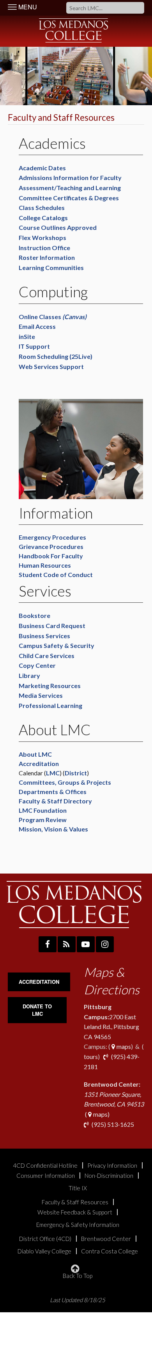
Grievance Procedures (51, 546)
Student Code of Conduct (56, 574)
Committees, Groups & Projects (65, 782)
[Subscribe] (67, 944)
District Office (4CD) (45, 1239)
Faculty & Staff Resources (75, 1202)
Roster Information (47, 257)
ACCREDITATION (39, 981)
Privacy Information (112, 1165)
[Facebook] (48, 944)
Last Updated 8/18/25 (77, 1300)
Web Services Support (51, 366)
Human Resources (45, 565)
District (76, 773)
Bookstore (34, 615)
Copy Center (37, 665)
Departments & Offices (53, 791)
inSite (27, 336)
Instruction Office (44, 247)
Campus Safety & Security (56, 645)
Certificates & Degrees (86, 197)
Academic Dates (42, 167)
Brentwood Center (106, 1239)
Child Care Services (46, 655)
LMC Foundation (43, 810)
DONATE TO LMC (37, 1010)
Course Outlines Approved (58, 227)
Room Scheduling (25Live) (56, 356)
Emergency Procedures (52, 537)
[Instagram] (105, 944)
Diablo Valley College (44, 1251)
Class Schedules (42, 207)
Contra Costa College (109, 1251)
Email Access (37, 326)
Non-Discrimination (109, 1176)
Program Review (43, 819)
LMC (53, 773)
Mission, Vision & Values (54, 829)
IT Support (35, 346)
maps (123, 1046)
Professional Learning (50, 705)
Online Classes (53, 316)
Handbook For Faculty (51, 556)
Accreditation (39, 763)
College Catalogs (43, 217)
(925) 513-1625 (112, 1124)
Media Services (41, 695)
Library (30, 675)
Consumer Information (45, 1176)
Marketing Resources (50, 685)
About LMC (35, 754)
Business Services (44, 635)
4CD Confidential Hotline (45, 1165)
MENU (27, 6)
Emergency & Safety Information (77, 1225)
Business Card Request (52, 625)
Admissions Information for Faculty (70, 177)
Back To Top (77, 1275)
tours (91, 1056)
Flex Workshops (42, 237)
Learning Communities (51, 267)
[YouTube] (86, 944)
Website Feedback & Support (74, 1212)
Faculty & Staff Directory (55, 801)
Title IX (78, 1188)
